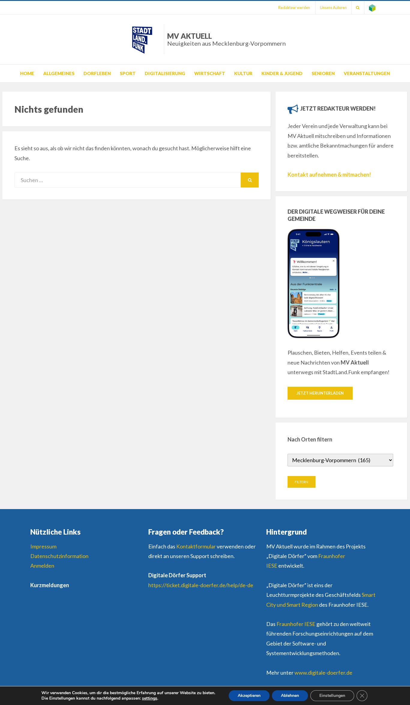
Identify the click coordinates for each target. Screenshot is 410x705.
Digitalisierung (165, 73)
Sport (128, 73)
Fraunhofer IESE (295, 624)
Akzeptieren (249, 695)
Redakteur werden (294, 7)
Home (27, 73)
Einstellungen (332, 695)
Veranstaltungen (367, 73)
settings (149, 698)
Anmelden (42, 565)
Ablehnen (290, 695)
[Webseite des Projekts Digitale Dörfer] (372, 7)
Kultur (243, 73)
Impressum (43, 546)
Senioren (323, 73)
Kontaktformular (196, 546)
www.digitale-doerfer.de (323, 672)
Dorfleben (97, 73)
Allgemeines (58, 73)
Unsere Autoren (333, 7)
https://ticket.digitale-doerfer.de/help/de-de (200, 585)
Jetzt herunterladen (320, 393)
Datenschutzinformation (59, 556)
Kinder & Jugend (282, 73)
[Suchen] (357, 7)
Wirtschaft (209, 73)
